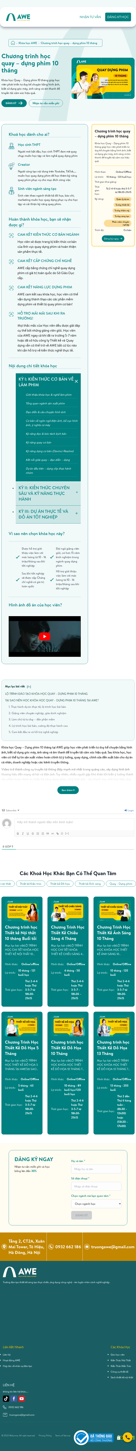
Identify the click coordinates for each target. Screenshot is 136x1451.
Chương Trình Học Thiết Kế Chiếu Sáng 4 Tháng (67, 932)
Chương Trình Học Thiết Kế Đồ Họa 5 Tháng (22, 1047)
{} (62, 833)
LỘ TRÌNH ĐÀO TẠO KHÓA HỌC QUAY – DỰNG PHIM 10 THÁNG (46, 694)
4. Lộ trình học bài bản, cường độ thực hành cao (38, 726)
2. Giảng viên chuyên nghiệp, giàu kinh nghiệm (37, 713)
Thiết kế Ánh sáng (90, 884)
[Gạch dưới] (27, 833)
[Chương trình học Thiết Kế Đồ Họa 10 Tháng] (68, 1025)
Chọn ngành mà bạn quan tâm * (90, 1196)
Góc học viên (118, 1354)
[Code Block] (52, 833)
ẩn (29, 686)
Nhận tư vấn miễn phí (46, 103)
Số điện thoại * (80, 1178)
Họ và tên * (78, 1161)
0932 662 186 (15, 1407)
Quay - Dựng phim (121, 884)
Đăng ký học (118, 17)
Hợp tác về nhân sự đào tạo (17, 1366)
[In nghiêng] (22, 833)
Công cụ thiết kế (119, 1371)
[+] (67, 833)
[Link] (57, 833)
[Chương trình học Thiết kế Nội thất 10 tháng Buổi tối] (22, 910)
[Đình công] (32, 833)
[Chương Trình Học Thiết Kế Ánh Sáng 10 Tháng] (114, 910)
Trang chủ (13, 43)
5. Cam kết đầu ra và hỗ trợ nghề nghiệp (33, 732)
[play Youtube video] (45, 636)
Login (130, 810)
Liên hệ (6, 1354)
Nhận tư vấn (90, 17)
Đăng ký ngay (111, 238)
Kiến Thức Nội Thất (121, 1360)
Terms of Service (62, 1435)
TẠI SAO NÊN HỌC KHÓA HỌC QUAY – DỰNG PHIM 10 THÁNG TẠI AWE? (52, 700)
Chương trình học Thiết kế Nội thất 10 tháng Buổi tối (21, 932)
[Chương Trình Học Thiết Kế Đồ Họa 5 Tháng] (22, 1025)
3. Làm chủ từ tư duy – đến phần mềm (32, 719)
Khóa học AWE (28, 43)
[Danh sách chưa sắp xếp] (42, 833)
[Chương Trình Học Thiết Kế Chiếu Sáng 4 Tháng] (68, 910)
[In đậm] (17, 833)
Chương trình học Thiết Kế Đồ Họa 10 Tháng (67, 1047)
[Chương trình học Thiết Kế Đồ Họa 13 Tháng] (114, 1025)
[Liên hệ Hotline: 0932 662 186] (127, 1437)
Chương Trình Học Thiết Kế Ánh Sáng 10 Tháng (114, 932)
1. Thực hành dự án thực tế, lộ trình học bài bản (37, 707)
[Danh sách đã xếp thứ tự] (37, 833)
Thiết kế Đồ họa (60, 884)
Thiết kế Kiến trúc (30, 884)
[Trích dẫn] (47, 833)
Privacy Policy (45, 1435)
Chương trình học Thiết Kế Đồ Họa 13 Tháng (113, 1047)
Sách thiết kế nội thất (122, 1377)
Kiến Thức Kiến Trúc (121, 1366)
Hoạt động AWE (11, 1360)
